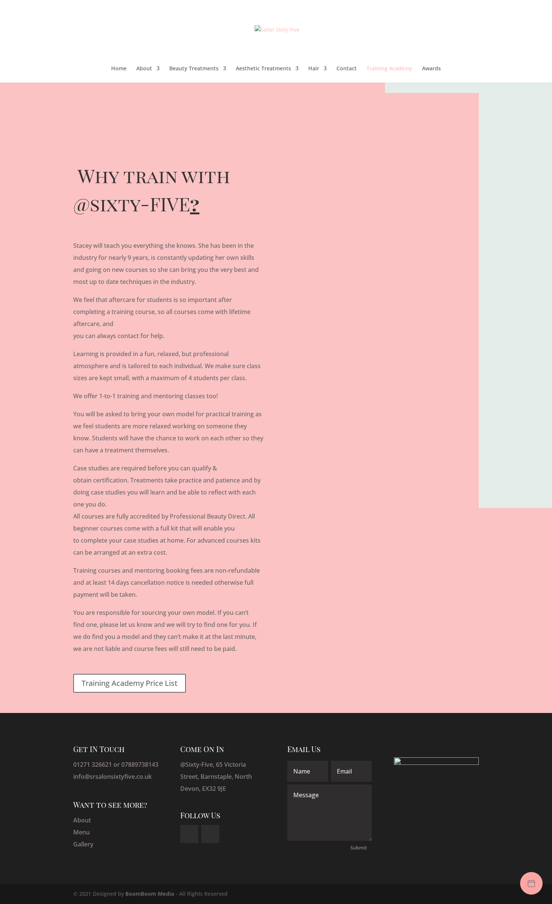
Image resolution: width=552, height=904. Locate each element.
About (144, 69)
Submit (358, 847)
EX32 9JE (214, 788)
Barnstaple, (218, 776)
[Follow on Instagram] (210, 834)
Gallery (83, 844)
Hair (313, 69)
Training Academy (389, 69)
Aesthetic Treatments (263, 69)
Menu (81, 832)
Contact (346, 69)
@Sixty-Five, (198, 764)
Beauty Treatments (194, 69)
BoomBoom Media (149, 893)
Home (119, 69)
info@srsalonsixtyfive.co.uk (112, 776)
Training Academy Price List (129, 683)
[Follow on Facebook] (189, 834)
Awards (431, 69)
